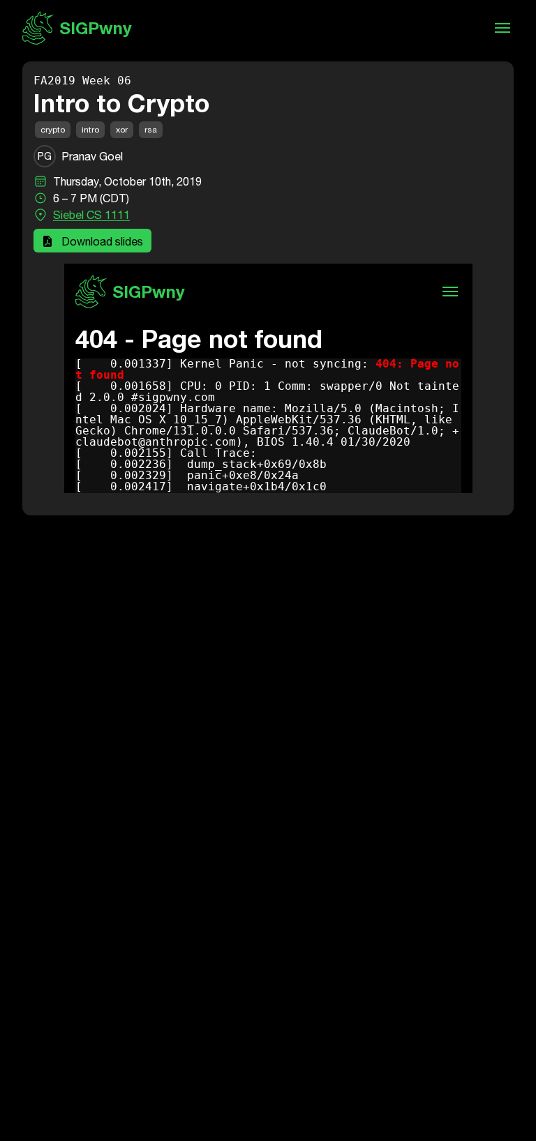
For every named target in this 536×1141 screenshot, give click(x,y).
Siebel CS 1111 (91, 215)
